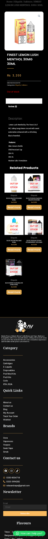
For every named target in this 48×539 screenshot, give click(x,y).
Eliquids (18, 1)
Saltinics (28, 1)
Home (10, 1)
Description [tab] (13, 101)
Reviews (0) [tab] (12, 106)
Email (5, 503)
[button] (39, 16)
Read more (14, 207)
